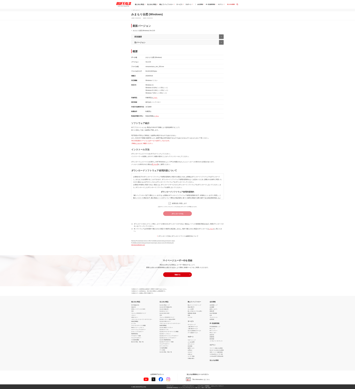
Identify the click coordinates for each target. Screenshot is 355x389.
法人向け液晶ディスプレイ (166, 327)
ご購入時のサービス (193, 326)
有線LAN (133, 307)
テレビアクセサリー (136, 338)
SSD (132, 311)
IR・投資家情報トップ (215, 326)
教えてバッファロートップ (194, 305)
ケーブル (133, 323)
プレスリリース (213, 317)
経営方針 (212, 335)
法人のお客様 (214, 360)
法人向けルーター (164, 311)
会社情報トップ (213, 305)
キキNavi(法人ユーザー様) (216, 354)
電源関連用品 (134, 333)
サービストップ (192, 324)
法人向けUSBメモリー (165, 321)
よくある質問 (191, 342)
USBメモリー (134, 317)
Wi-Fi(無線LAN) (135, 305)
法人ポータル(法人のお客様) (217, 350)
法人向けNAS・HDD (164, 313)
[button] (177, 274)
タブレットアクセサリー (137, 331)
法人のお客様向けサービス (194, 330)
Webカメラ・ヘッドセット (137, 327)
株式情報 (212, 339)
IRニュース (212, 328)
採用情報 (212, 319)
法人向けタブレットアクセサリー (168, 338)
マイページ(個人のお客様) (216, 348)
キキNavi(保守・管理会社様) (216, 356)
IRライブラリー (213, 330)
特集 (189, 315)
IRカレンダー (213, 332)
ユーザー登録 (191, 356)
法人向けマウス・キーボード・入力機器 (169, 331)
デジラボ (190, 317)
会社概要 (212, 307)
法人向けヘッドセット (165, 333)
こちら (155, 97)
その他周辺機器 (135, 340)
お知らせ (190, 354)
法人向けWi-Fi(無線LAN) (166, 307)
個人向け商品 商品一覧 (137, 342)
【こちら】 (155, 164)
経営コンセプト (213, 309)
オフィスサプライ (164, 346)
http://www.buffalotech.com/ (138, 245)
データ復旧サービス (193, 332)
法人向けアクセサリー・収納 (166, 342)
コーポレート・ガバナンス (216, 341)
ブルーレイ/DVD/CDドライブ (138, 313)
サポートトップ (192, 340)
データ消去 (162, 350)
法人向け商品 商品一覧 (166, 352)
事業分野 (212, 311)
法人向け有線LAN (164, 309)
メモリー (133, 315)
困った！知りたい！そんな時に (195, 311)
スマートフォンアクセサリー (138, 329)
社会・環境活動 (213, 313)
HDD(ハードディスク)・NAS (138, 309)
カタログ (190, 352)
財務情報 (212, 337)
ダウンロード (191, 344)
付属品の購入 (191, 358)
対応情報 (190, 346)
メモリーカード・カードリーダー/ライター (141, 319)
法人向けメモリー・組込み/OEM (167, 319)
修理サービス (191, 348)
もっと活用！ (191, 309)
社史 (211, 315)
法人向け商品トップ (165, 305)
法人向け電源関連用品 (165, 340)
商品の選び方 (191, 307)
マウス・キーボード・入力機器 (138, 325)
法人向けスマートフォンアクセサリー (169, 335)
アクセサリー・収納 (136, 335)
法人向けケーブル (164, 329)
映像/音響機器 (134, 321)
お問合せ (190, 350)
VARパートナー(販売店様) (216, 352)
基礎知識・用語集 (192, 313)
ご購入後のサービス (193, 328)
